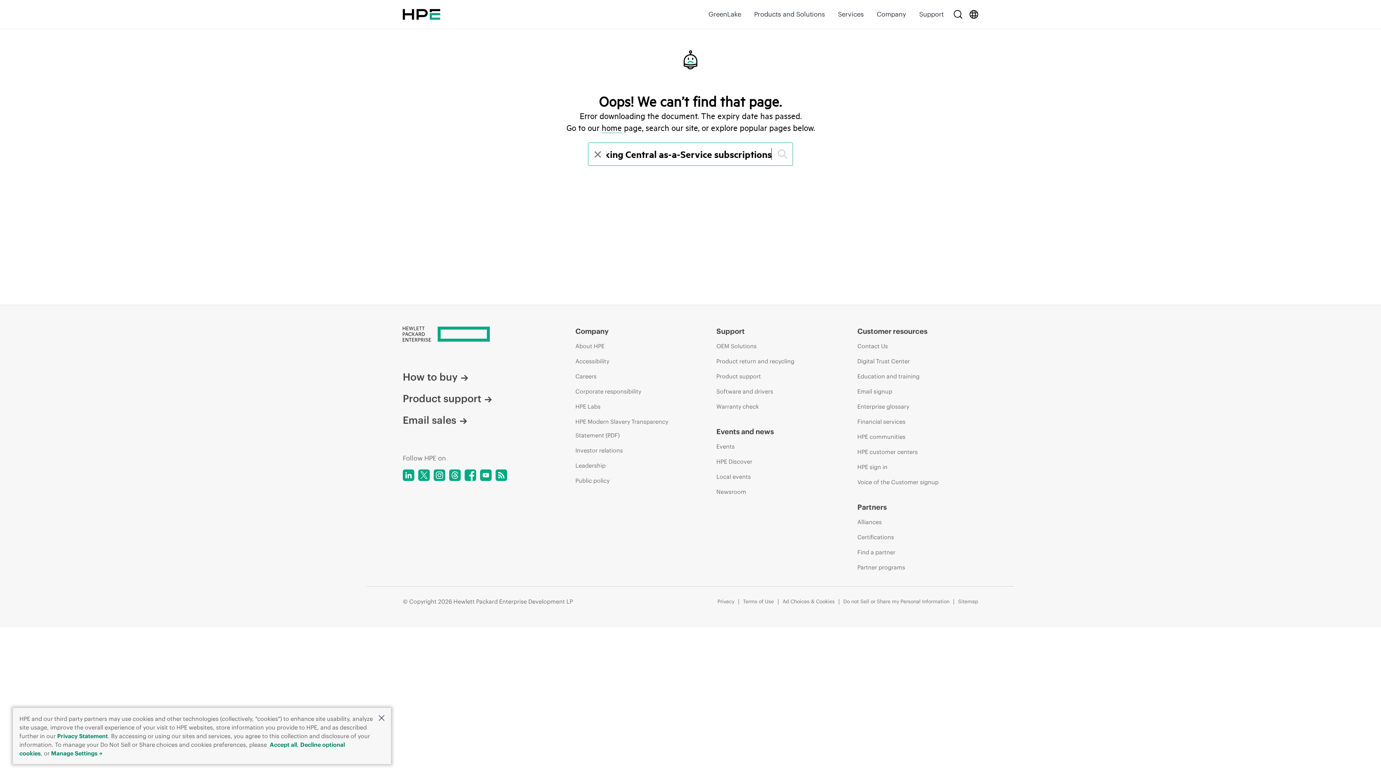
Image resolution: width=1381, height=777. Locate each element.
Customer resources (892, 331)
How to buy (430, 377)
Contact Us (872, 346)
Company (891, 14)
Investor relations (599, 450)
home (612, 128)
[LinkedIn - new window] (408, 475)
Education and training (888, 376)
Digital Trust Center (883, 361)
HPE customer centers (887, 451)
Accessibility (592, 361)
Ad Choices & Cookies (809, 601)
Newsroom (731, 491)
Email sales (429, 420)
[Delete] (597, 154)
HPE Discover (734, 461)
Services (851, 14)
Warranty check (737, 406)
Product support (442, 398)
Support (931, 14)
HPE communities (881, 436)
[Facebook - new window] (470, 475)
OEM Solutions (736, 346)
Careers (586, 376)
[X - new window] (424, 475)
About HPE (590, 346)
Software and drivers (744, 391)
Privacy (725, 601)
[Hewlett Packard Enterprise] (421, 14)
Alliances (869, 522)
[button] (381, 718)
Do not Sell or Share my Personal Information (896, 601)
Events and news (745, 431)
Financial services (881, 421)
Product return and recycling (755, 361)
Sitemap (968, 601)
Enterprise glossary (883, 406)
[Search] (958, 14)
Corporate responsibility (608, 391)
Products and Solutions (789, 14)
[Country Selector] (974, 14)
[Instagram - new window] (439, 475)
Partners (872, 507)
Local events (733, 476)
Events (725, 446)
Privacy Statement (82, 736)
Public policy (592, 480)
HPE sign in (872, 467)
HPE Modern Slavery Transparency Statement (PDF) (621, 428)
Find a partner (876, 552)
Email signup (874, 391)
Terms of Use (758, 601)
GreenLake (724, 14)
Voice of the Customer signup (898, 482)
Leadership (590, 465)
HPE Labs (588, 406)
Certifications (875, 537)
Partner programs (881, 567)
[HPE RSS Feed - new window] (501, 475)
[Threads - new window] (455, 475)
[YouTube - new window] (486, 475)
